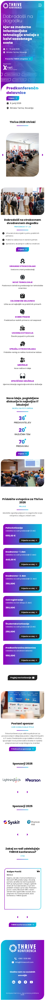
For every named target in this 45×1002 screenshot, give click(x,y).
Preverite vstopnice (16, 59)
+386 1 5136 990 (24, 958)
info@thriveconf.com (24, 962)
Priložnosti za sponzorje (21, 749)
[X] (19, 982)
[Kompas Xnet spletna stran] (10, 67)
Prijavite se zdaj (28, 540)
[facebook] (25, 982)
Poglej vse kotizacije (20, 677)
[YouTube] (31, 982)
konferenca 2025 (21, 925)
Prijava (11, 98)
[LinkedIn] (13, 982)
